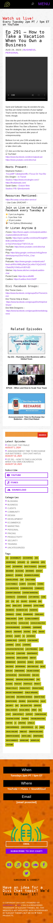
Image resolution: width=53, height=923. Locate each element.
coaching (31, 584)
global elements (32, 618)
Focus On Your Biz (38, 174)
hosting (27, 631)
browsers (30, 571)
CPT (7, 601)
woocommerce (12, 740)
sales (43, 701)
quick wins (10, 697)
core (43, 597)
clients (22, 584)
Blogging (13, 501)
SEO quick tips (26, 705)
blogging (19, 571)
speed (34, 710)
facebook (10, 610)
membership (10, 662)
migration (21, 662)
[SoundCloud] (35, 864)
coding (40, 584)
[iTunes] (18, 864)
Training (12, 544)
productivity (25, 688)
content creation (13, 592)
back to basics (30, 566)
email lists (17, 605)
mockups (39, 662)
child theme (30, 579)
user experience (12, 727)
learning (9, 645)
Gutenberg (26, 627)
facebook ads (21, 610)
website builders (36, 731)
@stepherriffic (22, 174)
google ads (23, 623)
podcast (18, 684)
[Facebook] (43, 864)
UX (36, 727)
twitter (9, 723)
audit (8, 566)
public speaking (31, 692)
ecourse (32, 601)
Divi (19, 905)
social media (24, 710)
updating (22, 723)
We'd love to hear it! (26, 892)
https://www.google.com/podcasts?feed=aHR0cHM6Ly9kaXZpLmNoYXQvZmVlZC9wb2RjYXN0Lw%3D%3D (26, 264)
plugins (9, 684)
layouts (22, 640)
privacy (37, 684)
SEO (16, 705)
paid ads (35, 675)
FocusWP (10, 174)
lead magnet (33, 640)
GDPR (21, 618)
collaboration (12, 588)
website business (12, 736)
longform (21, 653)
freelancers (11, 618)
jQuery (17, 636)
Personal (12, 53)
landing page (11, 640)
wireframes (38, 736)
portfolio (28, 684)
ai (28, 562)
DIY (18, 601)
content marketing (30, 592)
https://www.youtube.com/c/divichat (21, 160)
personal (10, 679)
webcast (23, 731)
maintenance (32, 653)
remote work (11, 701)
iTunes (13, 482)
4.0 (7, 558)
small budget (11, 710)
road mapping (33, 701)
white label (26, 736)
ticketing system (12, 718)
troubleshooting (38, 718)
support (29, 714)
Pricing (12, 533)
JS (23, 636)
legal (18, 645)
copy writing (34, 597)
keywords (31, 636)
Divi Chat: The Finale (19, 445)
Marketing (13, 526)
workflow (35, 740)
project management (14, 692)
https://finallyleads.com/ (16, 183)
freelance (39, 614)
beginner (9, 571)
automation (17, 566)
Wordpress (9, 905)
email (8, 605)
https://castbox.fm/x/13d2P (25, 279)
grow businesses (12, 627)
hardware (37, 627)
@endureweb (24, 189)
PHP (38, 679)
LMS (41, 649)
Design (11, 515)
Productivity (15, 537)
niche (43, 666)
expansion (27, 605)
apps (43, 562)
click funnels (11, 584)
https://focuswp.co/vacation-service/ (21, 200)
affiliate (21, 562)
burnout (9, 575)
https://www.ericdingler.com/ (26, 180)
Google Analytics (38, 623)
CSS (12, 601)
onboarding (19, 671)
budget (39, 571)
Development (15, 519)
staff (8, 714)
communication (27, 588)
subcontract (18, 714)
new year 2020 (33, 666)
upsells (31, 723)
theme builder (40, 714)
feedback (10, 614)
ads (36, 558)
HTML (34, 631)
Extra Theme (39, 605)
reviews (22, 701)
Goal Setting (11, 623)
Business (29, 50)
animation (35, 562)
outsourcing (11, 675)
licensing (26, 645)
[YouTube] (9, 864)
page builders (24, 675)
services (37, 705)
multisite (9, 666)
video (42, 727)
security (9, 705)
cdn (21, 579)
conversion (21, 597)
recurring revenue (24, 697)
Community (14, 512)
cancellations (12, 579)
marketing (10, 658)
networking (20, 666)
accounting (28, 558)
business (19, 575)
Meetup (33, 658)
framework (28, 614)
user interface (27, 727)
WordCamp (24, 740)
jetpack (9, 636)
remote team (39, 697)
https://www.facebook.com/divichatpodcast (24, 157)
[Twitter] (26, 873)
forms (18, 614)
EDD (39, 601)
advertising (10, 562)
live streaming (31, 649)
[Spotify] (26, 864)
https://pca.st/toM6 (26, 276)
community (39, 588)
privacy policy (11, 688)
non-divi (9, 671)
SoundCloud (18, 490)
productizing (37, 688)
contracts (10, 597)
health (9, 631)
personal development (25, 679)
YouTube (13, 24)
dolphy (24, 601)
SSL (40, 710)
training (25, 718)
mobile (30, 662)
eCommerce (14, 523)
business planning (32, 575)
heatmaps (17, 631)
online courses (33, 671)
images (41, 631)
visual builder (12, 731)
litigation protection (14, 649)
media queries (22, 658)
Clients (12, 508)
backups (42, 566)
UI (15, 723)
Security (13, 541)
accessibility (15, 558)
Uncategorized (16, 548)
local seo (10, 653)
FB (15, 189)
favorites (33, 610)
